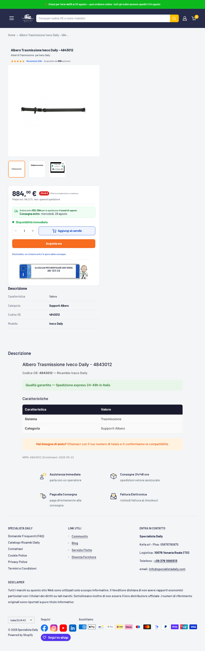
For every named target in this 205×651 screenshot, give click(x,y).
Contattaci (15, 549)
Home (11, 35)
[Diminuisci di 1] (15, 231)
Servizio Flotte (82, 550)
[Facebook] (44, 628)
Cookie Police (17, 555)
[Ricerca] (174, 18)
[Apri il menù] (11, 18)
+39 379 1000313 (165, 561)
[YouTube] (63, 628)
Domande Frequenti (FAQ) (26, 536)
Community (80, 536)
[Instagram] (53, 628)
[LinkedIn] (72, 628)
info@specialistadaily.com (167, 569)
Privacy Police (17, 562)
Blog (75, 543)
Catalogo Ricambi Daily (24, 542)
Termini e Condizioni (22, 568)
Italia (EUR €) (18, 620)
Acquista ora (54, 243)
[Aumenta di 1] (33, 231)
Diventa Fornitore (84, 557)
